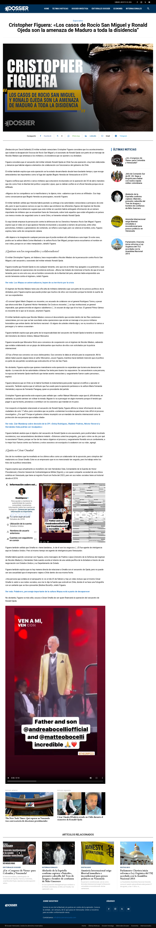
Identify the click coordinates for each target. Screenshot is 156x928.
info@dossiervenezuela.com (65, 917)
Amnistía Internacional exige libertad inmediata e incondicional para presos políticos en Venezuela (135, 225)
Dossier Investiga (80, 8)
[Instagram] (141, 2)
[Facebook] (137, 2)
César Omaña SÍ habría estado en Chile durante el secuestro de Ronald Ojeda (80, 818)
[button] (148, 9)
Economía (117, 8)
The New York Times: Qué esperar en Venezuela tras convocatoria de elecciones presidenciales (27, 819)
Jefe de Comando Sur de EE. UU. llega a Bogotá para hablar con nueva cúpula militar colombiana (135, 178)
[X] (145, 2)
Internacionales (134, 8)
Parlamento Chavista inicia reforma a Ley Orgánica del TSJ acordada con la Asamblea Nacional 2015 (134, 248)
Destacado (86, 867)
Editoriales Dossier (101, 8)
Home (46, 8)
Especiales (78, 21)
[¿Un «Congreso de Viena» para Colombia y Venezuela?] (117, 160)
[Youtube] (149, 2)
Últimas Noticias (60, 8)
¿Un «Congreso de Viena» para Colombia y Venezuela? (135, 160)
